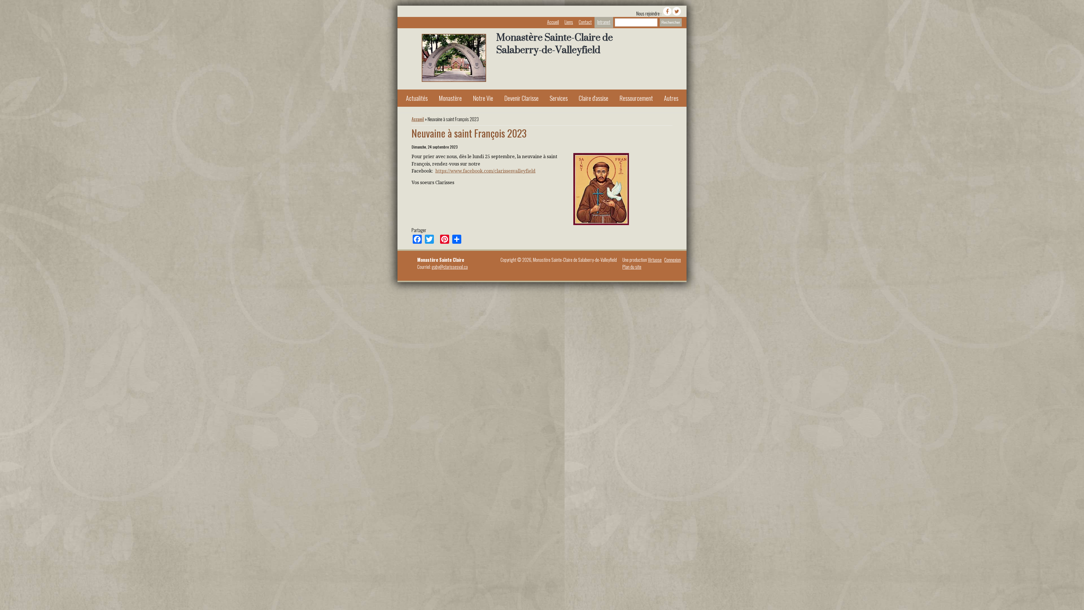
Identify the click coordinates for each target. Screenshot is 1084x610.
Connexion (672, 259)
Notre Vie (483, 98)
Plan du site (631, 266)
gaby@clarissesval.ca (450, 266)
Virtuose (655, 259)
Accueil (553, 22)
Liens (569, 22)
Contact (585, 22)
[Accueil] (454, 80)
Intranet (603, 22)
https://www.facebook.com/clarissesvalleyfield (485, 171)
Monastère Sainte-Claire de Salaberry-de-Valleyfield (554, 43)
